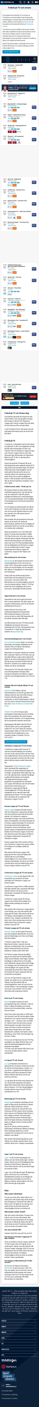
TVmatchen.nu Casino (9, 1398)
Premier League (9, 932)
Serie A (6, 1002)
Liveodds (13, 68)
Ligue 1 (7, 1158)
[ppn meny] (32, 2)
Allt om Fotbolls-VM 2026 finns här (15, 741)
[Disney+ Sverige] (10, 294)
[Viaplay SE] (10, 71)
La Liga (6, 1064)
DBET (9, 68)
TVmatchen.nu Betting (10, 1395)
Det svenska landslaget (12, 642)
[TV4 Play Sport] (10, 131)
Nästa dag (24, 403)
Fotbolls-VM (8, 691)
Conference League (11, 876)
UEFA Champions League (22, 766)
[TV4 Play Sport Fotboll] (14, 131)
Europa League (9, 810)
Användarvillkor (7, 1391)
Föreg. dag (15, 403)
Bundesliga (8, 1102)
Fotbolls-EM (8, 712)
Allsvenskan (27, 22)
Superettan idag (17, 632)
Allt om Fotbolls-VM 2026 (11, 51)
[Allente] (14, 71)
